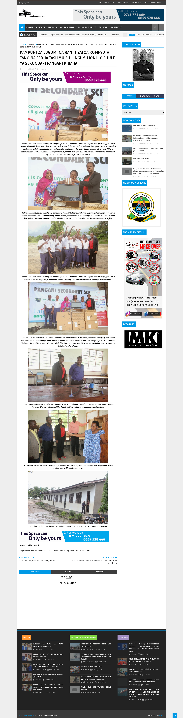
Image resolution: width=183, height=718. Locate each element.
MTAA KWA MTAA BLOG (26, 716)
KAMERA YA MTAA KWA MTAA (83, 637)
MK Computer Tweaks (153, 2)
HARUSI (26, 637)
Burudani (103, 27)
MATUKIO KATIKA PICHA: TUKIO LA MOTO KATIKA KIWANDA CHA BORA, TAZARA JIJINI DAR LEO (96, 656)
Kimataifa (40, 27)
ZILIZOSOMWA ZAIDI (143, 96)
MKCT (161, 716)
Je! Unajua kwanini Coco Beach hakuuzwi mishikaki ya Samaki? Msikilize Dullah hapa (145, 138)
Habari (29, 27)
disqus (68, 572)
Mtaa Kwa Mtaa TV (106, 2)
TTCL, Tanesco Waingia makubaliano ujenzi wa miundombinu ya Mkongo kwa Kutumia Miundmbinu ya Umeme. (148, 171)
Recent (129, 96)
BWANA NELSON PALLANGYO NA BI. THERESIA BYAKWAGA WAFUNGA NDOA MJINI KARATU (48, 687)
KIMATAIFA (123, 637)
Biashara (52, 27)
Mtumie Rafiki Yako (29, 545)
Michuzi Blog (123, 2)
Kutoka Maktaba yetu (141, 159)
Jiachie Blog (136, 2)
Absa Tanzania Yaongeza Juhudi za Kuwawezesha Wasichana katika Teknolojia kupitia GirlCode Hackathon (51, 35)
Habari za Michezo (87, 27)
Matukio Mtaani (67, 27)
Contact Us (116, 27)
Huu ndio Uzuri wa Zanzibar (144, 126)
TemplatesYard (92, 712)
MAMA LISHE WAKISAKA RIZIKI (91, 667)
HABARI (105, 35)
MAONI (157, 96)
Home (22, 44)
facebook (100, 572)
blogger (35, 572)
